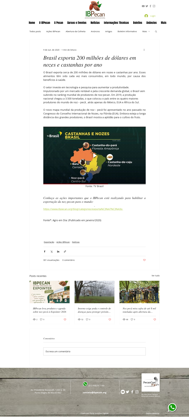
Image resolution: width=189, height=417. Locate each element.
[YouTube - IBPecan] (123, 392)
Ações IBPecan (53, 31)
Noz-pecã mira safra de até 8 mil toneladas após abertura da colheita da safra (139, 310)
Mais (144, 31)
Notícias (76, 242)
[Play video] (94, 155)
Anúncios (95, 31)
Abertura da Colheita (75, 31)
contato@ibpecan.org (94, 392)
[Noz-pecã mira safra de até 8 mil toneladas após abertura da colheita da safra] (139, 292)
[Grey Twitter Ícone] (146, 6)
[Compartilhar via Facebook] (44, 251)
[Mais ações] (144, 49)
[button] (58, 23)
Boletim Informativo (127, 31)
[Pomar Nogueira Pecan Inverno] (95, 292)
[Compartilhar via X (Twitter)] (51, 251)
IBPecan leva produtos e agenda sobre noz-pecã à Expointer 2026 (49, 310)
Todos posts (35, 31)
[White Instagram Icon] (137, 392)
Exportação (49, 242)
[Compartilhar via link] (65, 251)
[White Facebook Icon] (132, 392)
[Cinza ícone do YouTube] (143, 6)
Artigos (108, 31)
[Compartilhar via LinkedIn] (58, 251)
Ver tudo (156, 275)
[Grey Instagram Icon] (154, 6)
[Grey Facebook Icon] (150, 6)
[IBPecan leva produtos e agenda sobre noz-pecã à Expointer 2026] (50, 292)
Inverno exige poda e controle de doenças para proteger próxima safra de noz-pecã (94, 310)
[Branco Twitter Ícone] (127, 392)
